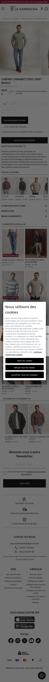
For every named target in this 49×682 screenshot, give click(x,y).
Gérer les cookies (24, 360)
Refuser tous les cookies (24, 367)
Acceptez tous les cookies (24, 375)
